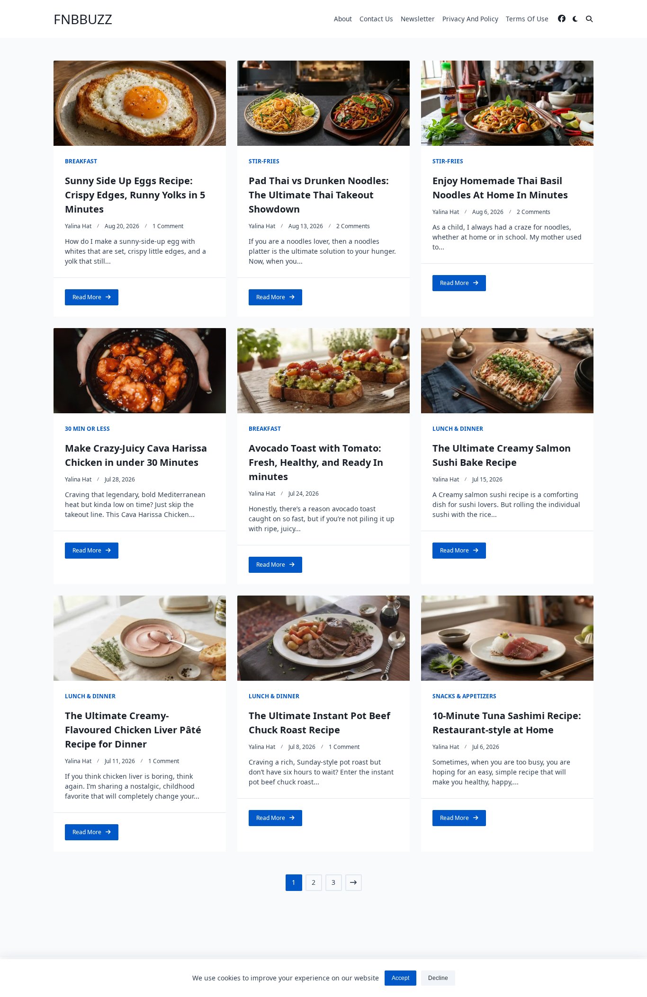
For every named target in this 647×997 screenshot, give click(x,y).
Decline (438, 978)
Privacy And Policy (470, 18)
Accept (400, 978)
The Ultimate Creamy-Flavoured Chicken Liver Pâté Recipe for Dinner (133, 729)
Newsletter (418, 18)
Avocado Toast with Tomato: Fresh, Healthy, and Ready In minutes (316, 462)
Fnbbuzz (83, 19)
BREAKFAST (81, 161)
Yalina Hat (78, 226)
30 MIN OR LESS (87, 429)
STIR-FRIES (264, 161)
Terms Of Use (527, 18)
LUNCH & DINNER (457, 429)
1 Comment (168, 226)
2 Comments (353, 226)
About (343, 18)
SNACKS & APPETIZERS (464, 696)
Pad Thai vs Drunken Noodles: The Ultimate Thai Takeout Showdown (319, 194)
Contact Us (376, 18)
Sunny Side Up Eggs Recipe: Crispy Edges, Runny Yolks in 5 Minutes (135, 194)
